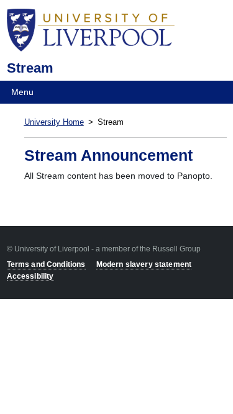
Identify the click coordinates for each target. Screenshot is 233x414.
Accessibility (30, 276)
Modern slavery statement (144, 264)
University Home (54, 122)
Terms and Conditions (46, 264)
